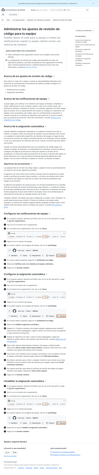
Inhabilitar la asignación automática (24, 381)
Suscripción (13, 14)
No (15, 452)
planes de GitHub (30, 67)
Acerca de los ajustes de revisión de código (28, 76)
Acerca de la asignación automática (24, 126)
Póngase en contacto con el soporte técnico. (66, 455)
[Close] (93, 3)
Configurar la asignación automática (24, 274)
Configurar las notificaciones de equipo (26, 213)
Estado (36, 468)
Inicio (8, 20)
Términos (21, 468)
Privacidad (28, 468)
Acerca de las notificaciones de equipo (25, 98)
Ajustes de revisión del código (62, 20)
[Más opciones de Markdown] (94, 30)
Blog (60, 468)
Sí (8, 452)
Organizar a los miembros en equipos (38, 20)
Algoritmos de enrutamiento (17, 164)
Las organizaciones (18, 20)
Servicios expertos (52, 468)
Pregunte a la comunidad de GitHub (63, 452)
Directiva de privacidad (10, 456)
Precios (42, 468)
